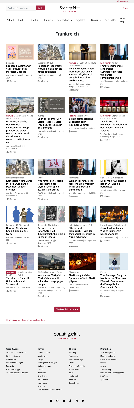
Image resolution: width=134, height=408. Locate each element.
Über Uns (122, 20)
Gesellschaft (63, 20)
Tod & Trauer (74, 383)
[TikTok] (70, 401)
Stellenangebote (44, 366)
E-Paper (41, 359)
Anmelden (124, 1)
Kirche (21, 20)
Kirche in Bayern (13, 356)
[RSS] (83, 401)
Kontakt (41, 369)
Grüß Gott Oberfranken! (16, 352)
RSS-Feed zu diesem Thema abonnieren (27, 320)
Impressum (42, 383)
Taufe (71, 372)
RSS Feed (104, 376)
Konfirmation (74, 376)
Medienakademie (107, 356)
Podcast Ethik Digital (14, 362)
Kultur (47, 20)
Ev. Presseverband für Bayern (50, 389)
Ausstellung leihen (108, 352)
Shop (125, 8)
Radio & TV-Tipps (13, 369)
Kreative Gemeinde (108, 359)
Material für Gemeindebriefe (112, 372)
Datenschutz (43, 379)
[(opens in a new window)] (51, 401)
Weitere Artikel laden (67, 309)
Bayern (95, 20)
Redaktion (42, 372)
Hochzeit (72, 379)
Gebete (103, 366)
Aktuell (10, 20)
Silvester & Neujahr (77, 366)
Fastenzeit (73, 356)
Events (103, 362)
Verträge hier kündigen (47, 362)
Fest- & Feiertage (76, 359)
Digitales (80, 20)
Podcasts (10, 366)
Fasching (72, 352)
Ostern (71, 362)
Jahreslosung (105, 369)
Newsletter (110, 20)
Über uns (41, 386)
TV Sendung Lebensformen (17, 372)
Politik (34, 20)
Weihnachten (74, 369)
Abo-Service (43, 356)
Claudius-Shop (44, 352)
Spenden (104, 379)
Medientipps (11, 359)
